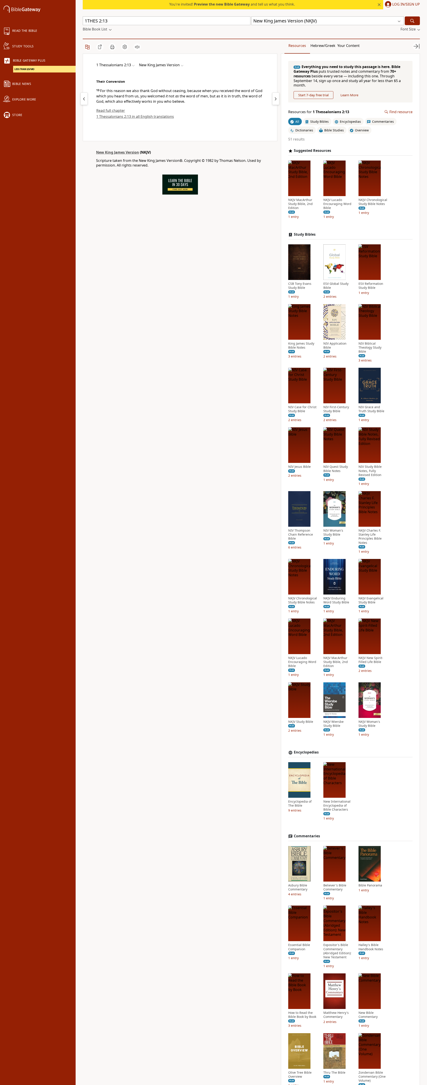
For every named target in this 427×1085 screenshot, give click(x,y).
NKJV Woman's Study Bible (369, 724)
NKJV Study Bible (300, 722)
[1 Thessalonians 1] (84, 98)
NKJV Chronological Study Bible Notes (373, 202)
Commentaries (307, 836)
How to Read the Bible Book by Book (302, 1015)
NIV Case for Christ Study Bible (302, 409)
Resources (297, 45)
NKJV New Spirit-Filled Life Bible (371, 660)
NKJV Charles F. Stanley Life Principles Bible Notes (370, 536)
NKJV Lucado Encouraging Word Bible (337, 204)
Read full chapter (110, 110)
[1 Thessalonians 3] (275, 98)
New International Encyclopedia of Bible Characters (336, 806)
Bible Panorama (370, 885)
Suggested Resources (312, 150)
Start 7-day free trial (313, 95)
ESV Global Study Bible (335, 286)
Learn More (349, 95)
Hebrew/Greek (322, 45)
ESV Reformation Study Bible (371, 286)
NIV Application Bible (334, 346)
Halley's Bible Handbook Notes (371, 947)
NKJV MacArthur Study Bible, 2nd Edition (300, 204)
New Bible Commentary (368, 1015)
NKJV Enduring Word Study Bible (336, 600)
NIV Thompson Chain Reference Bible (300, 534)
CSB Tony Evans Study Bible (299, 286)
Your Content (348, 45)
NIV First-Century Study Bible (336, 409)
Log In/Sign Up (406, 4)
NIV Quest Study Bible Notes (335, 469)
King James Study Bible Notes (301, 346)
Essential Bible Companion (299, 947)
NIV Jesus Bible (299, 467)
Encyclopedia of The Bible (300, 804)
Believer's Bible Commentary (334, 887)
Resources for (318, 112)
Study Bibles (305, 234)
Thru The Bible (334, 1073)
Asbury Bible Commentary (297, 887)
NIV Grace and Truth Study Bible (371, 409)
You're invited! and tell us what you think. (232, 4)
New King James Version (117, 152)
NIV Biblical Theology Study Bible (370, 348)
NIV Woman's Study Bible (333, 532)
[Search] (412, 20)
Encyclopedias (306, 752)
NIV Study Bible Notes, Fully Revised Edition (370, 471)
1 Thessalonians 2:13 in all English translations (135, 116)
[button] (401, 4)
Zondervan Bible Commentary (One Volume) (372, 1077)
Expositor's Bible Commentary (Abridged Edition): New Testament (337, 951)
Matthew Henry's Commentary (336, 1015)
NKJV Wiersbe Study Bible (333, 724)
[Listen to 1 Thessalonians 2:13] (137, 46)
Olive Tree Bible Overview (300, 1075)
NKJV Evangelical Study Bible (371, 600)
